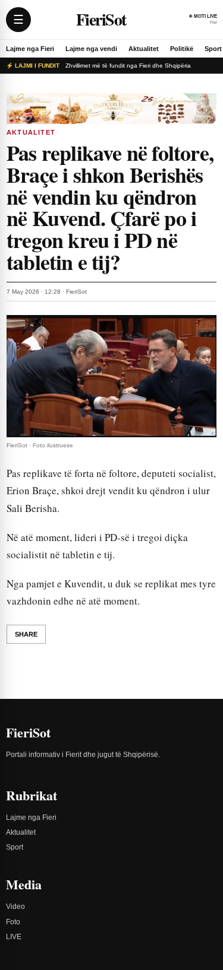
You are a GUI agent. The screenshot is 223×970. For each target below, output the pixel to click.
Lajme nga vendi (91, 48)
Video (15, 906)
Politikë (181, 48)
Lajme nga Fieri (30, 48)
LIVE (13, 937)
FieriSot (101, 19)
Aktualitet (143, 48)
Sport (213, 48)
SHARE (26, 634)
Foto (13, 922)
